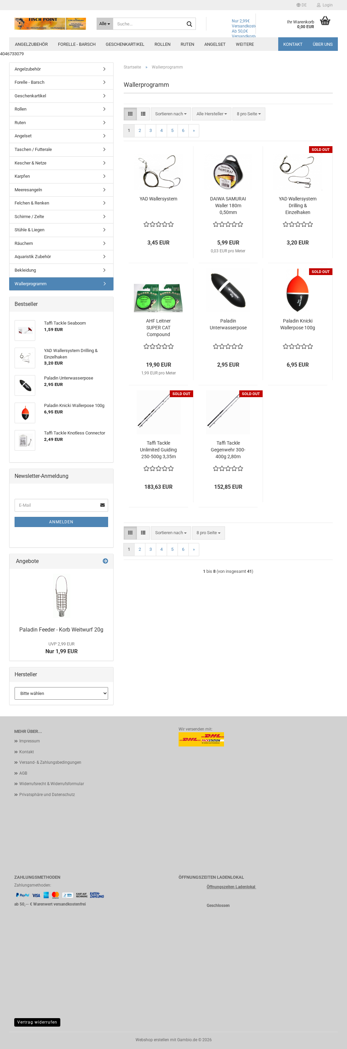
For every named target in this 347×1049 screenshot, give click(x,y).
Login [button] (327, 5)
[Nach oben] (328, 1039)
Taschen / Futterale (33, 149)
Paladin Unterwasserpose (228, 324)
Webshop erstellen (152, 1039)
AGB (23, 773)
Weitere (245, 44)
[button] (301, 5)
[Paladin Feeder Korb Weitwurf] (61, 596)
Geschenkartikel (125, 44)
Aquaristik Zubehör (33, 256)
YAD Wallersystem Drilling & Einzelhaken (298, 205)
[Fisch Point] (50, 23)
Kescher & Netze (30, 163)
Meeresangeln (28, 189)
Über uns (323, 44)
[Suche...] (189, 24)
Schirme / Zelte (29, 216)
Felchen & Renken (32, 203)
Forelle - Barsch (77, 44)
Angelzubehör (31, 44)
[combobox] (171, 114)
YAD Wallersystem (158, 198)
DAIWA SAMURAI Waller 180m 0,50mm (228, 205)
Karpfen (22, 176)
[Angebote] (105, 561)
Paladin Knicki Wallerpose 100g (297, 324)
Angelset (215, 44)
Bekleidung (25, 270)
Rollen (162, 44)
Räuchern (24, 243)
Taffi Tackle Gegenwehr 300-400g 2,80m (228, 449)
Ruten (187, 44)
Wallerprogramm (30, 283)
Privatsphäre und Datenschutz (47, 794)
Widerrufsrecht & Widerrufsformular (51, 783)
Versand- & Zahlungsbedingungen (50, 762)
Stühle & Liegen (29, 229)
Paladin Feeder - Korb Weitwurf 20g (61, 629)
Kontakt (293, 44)
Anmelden (61, 522)
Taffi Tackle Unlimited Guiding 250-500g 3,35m (158, 449)
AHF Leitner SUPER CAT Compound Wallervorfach (158, 328)
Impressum (29, 741)
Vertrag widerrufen (37, 1022)
